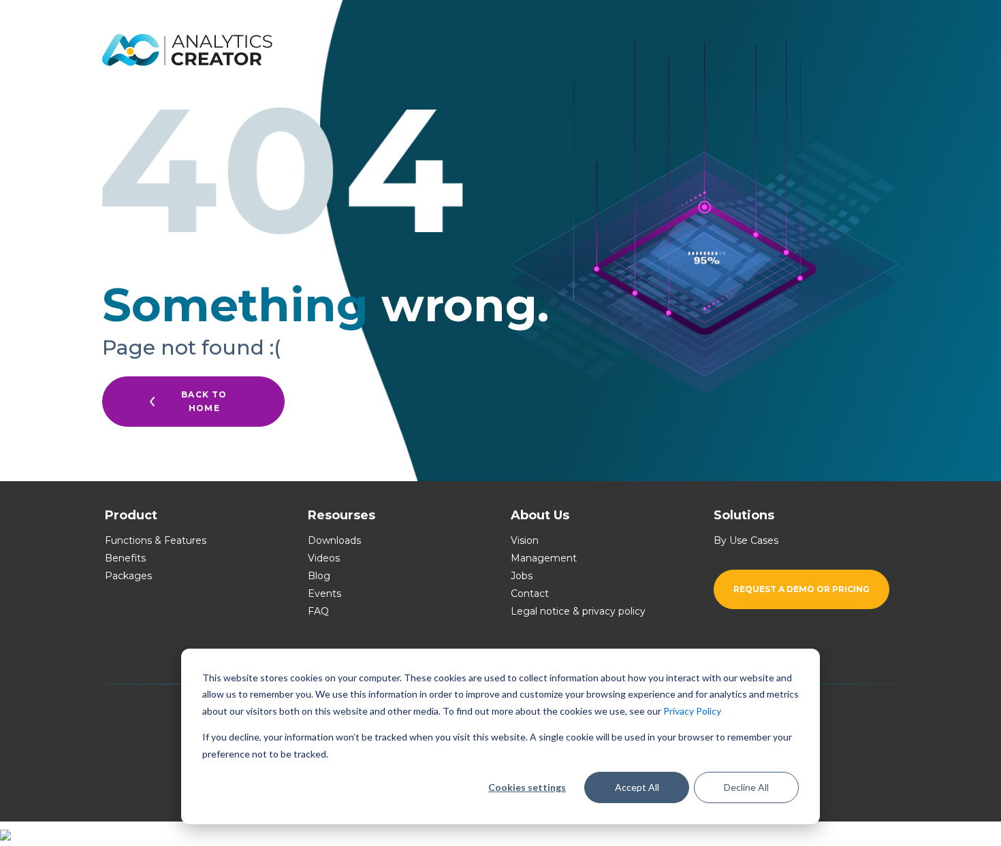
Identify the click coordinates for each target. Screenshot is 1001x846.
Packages (128, 576)
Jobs (522, 576)
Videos (324, 558)
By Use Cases (746, 540)
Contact (530, 593)
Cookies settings (527, 787)
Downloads (334, 540)
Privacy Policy (692, 711)
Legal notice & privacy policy (578, 611)
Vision (525, 540)
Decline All (746, 787)
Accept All (637, 787)
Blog (319, 576)
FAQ (318, 611)
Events (324, 593)
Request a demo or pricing (801, 589)
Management (544, 558)
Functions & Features (155, 540)
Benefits (125, 558)
